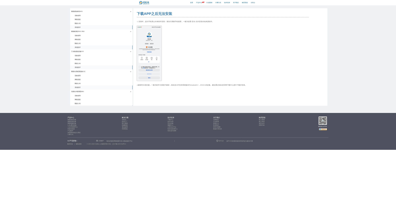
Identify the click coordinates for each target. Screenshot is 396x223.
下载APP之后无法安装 (154, 14)
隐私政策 (79, 144)
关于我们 (236, 2)
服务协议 (70, 144)
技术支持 (227, 2)
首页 (191, 2)
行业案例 (209, 2)
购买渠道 (245, 2)
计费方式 (218, 2)
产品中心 (199, 2)
